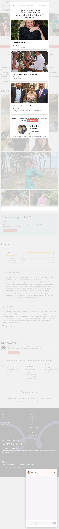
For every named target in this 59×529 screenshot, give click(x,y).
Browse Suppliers (32, 120)
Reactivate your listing (40, 136)
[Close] (46, 4)
